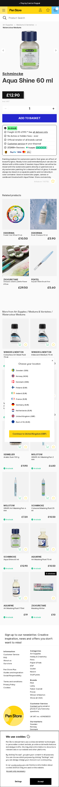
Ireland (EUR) (21, 393)
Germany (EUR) (22, 405)
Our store (7, 663)
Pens (32, 659)
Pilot (32, 683)
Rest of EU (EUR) (23, 422)
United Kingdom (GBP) (25, 416)
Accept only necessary (15, 771)
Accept (41, 781)
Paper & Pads (36, 662)
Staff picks (35, 674)
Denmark (34, 729)
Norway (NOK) (22, 376)
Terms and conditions (12, 681)
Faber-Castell (36, 689)
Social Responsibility (12, 675)
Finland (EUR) (21, 387)
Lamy (32, 686)
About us (7, 660)
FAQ (5, 657)
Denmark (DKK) (22, 382)
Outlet (33, 668)
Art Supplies (8, 25)
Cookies (7, 687)
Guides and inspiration (13, 672)
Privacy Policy (9, 684)
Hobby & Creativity (38, 656)
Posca (32, 692)
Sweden (33, 724)
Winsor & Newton (37, 695)
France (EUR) (21, 399)
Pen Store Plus (9, 669)
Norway (33, 727)
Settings (18, 781)
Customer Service (11, 654)
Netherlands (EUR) (24, 410)
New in (33, 671)
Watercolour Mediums (12, 27)
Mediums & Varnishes (25, 25)
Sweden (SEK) (22, 370)
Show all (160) (36, 698)
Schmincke (12, 73)
